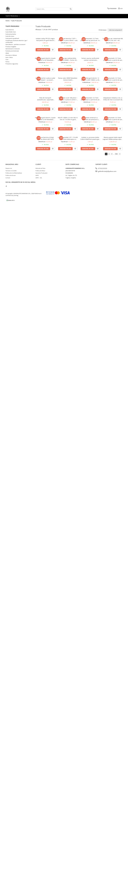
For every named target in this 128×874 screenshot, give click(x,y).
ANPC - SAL (39, 178)
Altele (7, 53)
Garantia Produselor (42, 173)
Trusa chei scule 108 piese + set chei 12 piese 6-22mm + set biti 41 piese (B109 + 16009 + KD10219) (68, 99)
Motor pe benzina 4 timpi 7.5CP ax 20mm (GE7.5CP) (45, 138)
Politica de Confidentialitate (14, 173)
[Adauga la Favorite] (52, 49)
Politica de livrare (11, 175)
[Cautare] (70, 9)
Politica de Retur (40, 171)
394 (116, 154)
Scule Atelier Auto (11, 32)
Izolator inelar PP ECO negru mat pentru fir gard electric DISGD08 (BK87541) (45, 39)
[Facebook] (6, 186)
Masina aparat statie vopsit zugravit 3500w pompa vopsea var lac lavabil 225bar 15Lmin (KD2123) (113, 138)
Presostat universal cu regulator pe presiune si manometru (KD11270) (90, 118)
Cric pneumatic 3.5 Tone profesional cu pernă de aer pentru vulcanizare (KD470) (112, 59)
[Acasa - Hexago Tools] (16, 8)
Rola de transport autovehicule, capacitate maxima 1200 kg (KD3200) (45, 99)
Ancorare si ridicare (11, 55)
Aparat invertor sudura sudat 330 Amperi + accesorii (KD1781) (45, 79)
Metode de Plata (40, 168)
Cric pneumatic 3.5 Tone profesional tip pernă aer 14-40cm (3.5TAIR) (90, 39)
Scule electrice (10, 30)
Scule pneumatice (11, 34)
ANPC (37, 175)
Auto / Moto (9, 57)
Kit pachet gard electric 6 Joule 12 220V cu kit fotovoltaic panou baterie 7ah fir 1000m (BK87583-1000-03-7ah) (45, 59)
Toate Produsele (12, 16)
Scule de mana (10, 36)
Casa (7, 59)
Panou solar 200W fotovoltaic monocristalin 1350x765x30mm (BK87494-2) (68, 79)
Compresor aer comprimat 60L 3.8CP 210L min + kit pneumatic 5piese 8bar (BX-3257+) (113, 39)
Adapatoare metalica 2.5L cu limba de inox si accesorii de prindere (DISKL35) (112, 99)
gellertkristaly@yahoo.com (107, 171)
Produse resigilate (11, 47)
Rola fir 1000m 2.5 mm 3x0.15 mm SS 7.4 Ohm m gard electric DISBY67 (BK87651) (68, 118)
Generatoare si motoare (13, 49)
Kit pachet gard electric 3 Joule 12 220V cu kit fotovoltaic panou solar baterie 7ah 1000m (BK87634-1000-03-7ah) (45, 118)
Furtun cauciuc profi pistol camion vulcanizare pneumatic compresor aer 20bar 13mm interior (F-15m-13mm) (90, 59)
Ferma (7, 62)
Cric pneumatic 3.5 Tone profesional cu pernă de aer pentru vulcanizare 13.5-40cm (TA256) (90, 99)
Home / (8, 21)
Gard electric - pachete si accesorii (15, 44)
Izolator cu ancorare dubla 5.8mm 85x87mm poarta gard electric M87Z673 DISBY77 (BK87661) (90, 138)
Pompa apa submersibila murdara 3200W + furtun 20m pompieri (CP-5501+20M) (68, 59)
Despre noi (9, 168)
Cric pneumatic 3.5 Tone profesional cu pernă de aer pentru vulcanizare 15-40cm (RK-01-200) (112, 79)
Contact (8, 178)
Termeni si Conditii (11, 171)
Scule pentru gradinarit (12, 38)
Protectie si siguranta (12, 64)
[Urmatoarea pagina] (119, 154)
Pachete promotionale (12, 51)
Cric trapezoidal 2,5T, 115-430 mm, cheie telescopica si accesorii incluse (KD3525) (68, 138)
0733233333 (102, 168)
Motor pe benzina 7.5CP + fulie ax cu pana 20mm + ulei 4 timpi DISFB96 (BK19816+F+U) (68, 39)
